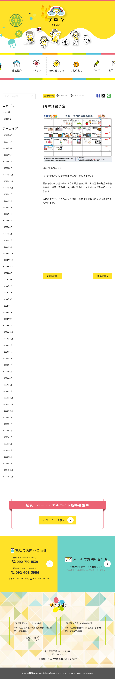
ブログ (96, 70)
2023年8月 (8, 351)
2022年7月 (8, 430)
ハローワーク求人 (54, 520)
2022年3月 (8, 457)
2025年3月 (8, 233)
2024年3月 (8, 312)
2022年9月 (8, 417)
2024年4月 (8, 305)
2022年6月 (8, 437)
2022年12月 (8, 397)
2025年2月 (8, 240)
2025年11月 (8, 181)
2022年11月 (8, 404)
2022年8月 (8, 424)
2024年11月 (8, 260)
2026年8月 (8, 135)
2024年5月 (8, 299)
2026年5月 (8, 148)
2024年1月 (8, 325)
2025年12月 (8, 174)
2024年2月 (8, 319)
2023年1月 (8, 391)
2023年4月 (8, 378)
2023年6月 (8, 365)
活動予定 (50, 95)
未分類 (7, 112)
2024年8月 (8, 279)
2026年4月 (8, 155)
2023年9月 (8, 345)
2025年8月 (8, 200)
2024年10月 (8, 266)
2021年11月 (8, 476)
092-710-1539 (27, 562)
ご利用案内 (76, 70)
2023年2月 (8, 384)
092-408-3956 (27, 573)
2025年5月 (8, 220)
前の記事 (53, 276)
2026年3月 (8, 161)
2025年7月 (8, 207)
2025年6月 (8, 214)
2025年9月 (8, 194)
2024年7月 (8, 286)
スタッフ (36, 70)
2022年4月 (8, 450)
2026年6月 (8, 141)
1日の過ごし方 (56, 70)
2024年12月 (8, 253)
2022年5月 (8, 443)
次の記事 (102, 276)
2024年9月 (8, 273)
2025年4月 (8, 227)
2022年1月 (8, 463)
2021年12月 (8, 470)
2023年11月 (8, 338)
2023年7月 (8, 358)
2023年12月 (8, 332)
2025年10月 (8, 187)
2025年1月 (8, 246)
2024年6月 (8, 292)
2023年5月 (8, 371)
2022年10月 (8, 410)
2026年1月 (8, 168)
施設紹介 (17, 70)
